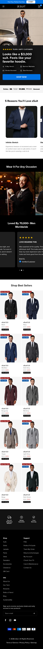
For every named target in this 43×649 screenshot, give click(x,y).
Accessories (7, 564)
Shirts (5, 546)
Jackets (6, 549)
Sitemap (34, 643)
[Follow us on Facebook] (5, 620)
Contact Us (27, 568)
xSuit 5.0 (5, 322)
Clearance (6, 568)
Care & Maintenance (31, 564)
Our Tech (6, 585)
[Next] (40, 120)
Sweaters (6, 560)
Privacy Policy (25, 643)
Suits (4, 542)
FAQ (25, 542)
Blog (4, 596)
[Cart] (39, 6)
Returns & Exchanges (31, 553)
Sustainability (7, 600)
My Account (28, 557)
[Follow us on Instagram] (10, 620)
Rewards (6, 589)
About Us (6, 581)
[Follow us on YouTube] (15, 620)
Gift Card (6, 571)
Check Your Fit (29, 560)
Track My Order (29, 549)
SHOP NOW (21, 77)
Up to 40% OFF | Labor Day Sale (21, 2)
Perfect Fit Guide (29, 546)
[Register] (34, 613)
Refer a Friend (8, 592)
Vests (5, 557)
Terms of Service (12, 643)
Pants (5, 553)
